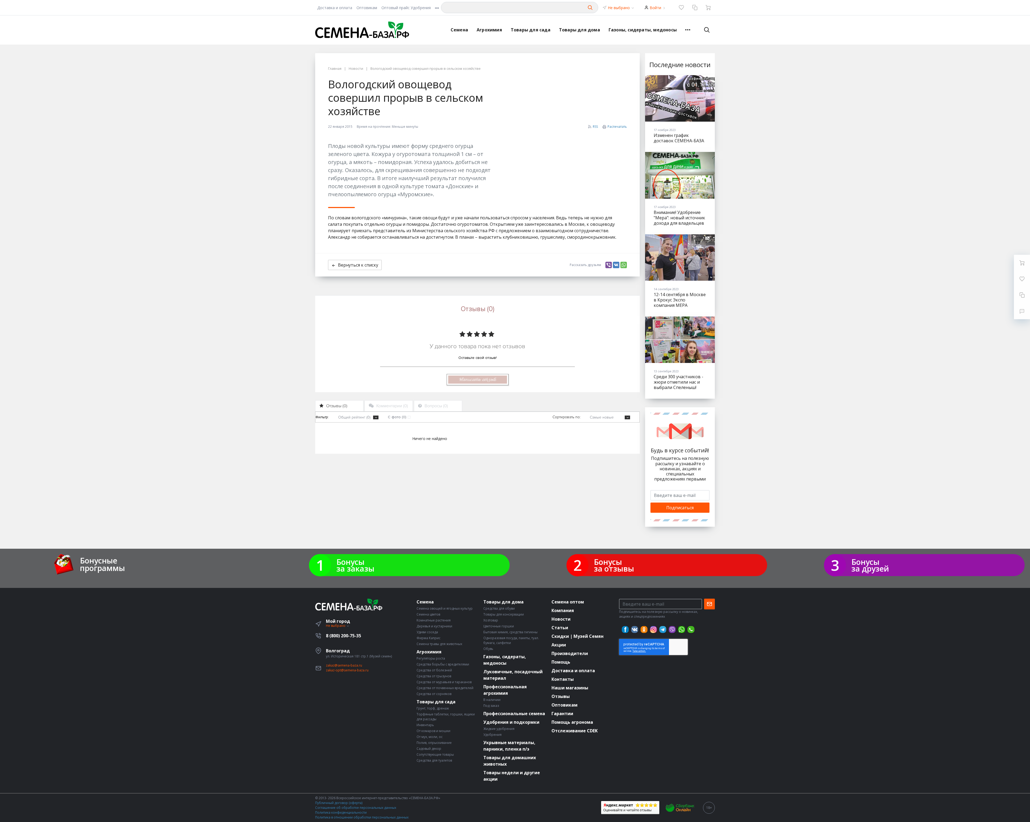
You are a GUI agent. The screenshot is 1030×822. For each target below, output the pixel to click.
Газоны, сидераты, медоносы (643, 30)
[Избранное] (681, 7)
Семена (459, 30)
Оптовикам (366, 7)
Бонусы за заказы (355, 565)
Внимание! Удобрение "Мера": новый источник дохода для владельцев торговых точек (679, 220)
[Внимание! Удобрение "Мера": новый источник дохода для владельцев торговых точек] (680, 175)
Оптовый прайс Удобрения (406, 7)
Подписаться (680, 508)
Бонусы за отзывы (614, 565)
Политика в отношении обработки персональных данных (362, 817)
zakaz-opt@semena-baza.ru (347, 670)
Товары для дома (579, 30)
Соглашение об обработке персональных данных (355, 807)
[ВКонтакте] (616, 265)
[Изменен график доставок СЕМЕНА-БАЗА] (680, 98)
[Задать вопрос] (1022, 311)
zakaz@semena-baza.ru (344, 665)
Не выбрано (619, 7)
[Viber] (608, 265)
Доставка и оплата (334, 7)
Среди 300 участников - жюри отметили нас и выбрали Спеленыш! (678, 382)
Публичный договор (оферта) (338, 803)
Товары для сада (530, 30)
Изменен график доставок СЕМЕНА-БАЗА (679, 138)
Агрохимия (489, 30)
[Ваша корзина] (708, 7)
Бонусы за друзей (870, 565)
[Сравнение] (694, 7)
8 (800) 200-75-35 (343, 636)
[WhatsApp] (623, 265)
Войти (655, 7)
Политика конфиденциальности (341, 812)
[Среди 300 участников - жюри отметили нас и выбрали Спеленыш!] (680, 340)
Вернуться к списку (358, 265)
